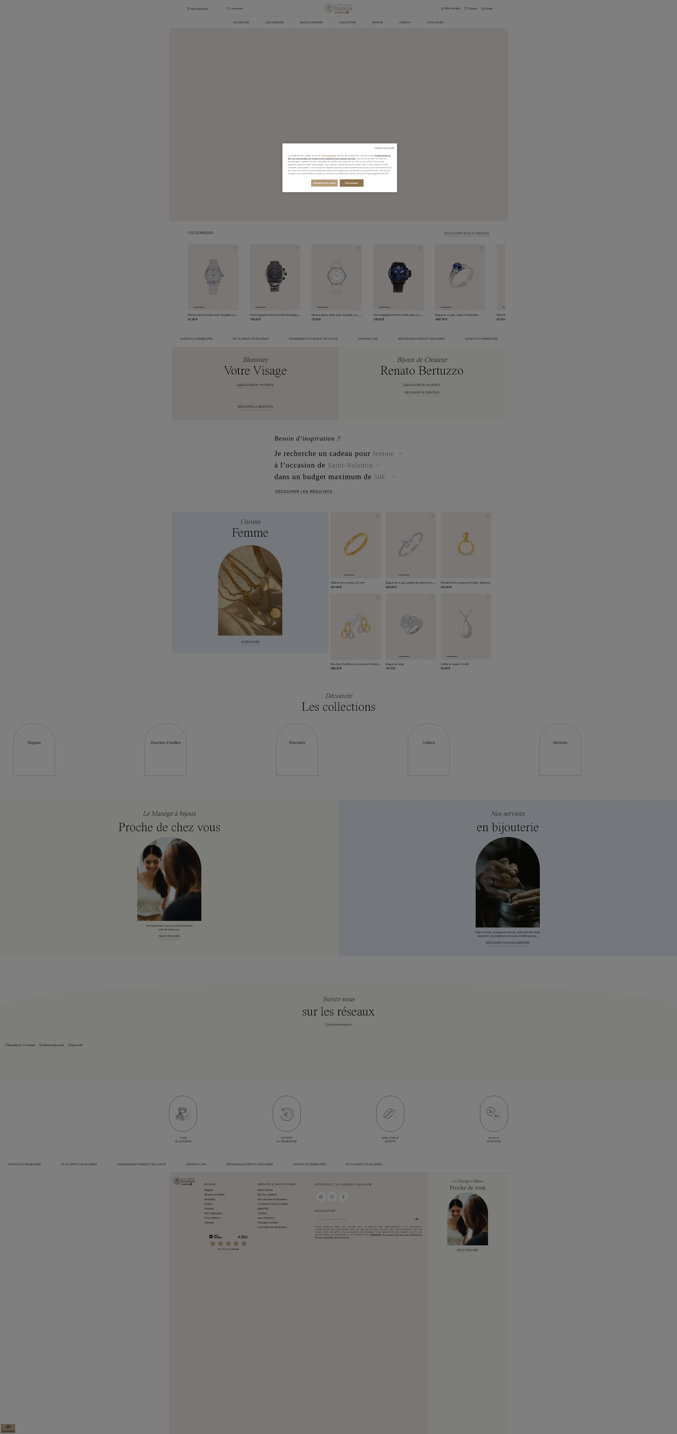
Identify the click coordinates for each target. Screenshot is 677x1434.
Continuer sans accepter (384, 148)
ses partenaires (329, 155)
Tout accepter (351, 183)
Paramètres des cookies (324, 183)
